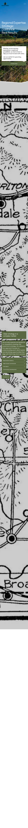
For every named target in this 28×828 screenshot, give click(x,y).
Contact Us (6, 377)
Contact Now (14, 63)
